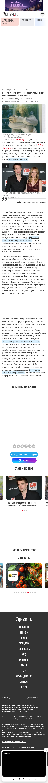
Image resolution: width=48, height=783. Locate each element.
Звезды (26, 90)
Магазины (24, 558)
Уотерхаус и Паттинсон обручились (21, 371)
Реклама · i (7, 753)
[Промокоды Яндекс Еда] (24, 575)
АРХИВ (24, 687)
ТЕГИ (24, 670)
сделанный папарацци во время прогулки (20, 239)
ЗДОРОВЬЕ (24, 659)
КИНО (24, 637)
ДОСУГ (24, 654)
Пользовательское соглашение (14, 742)
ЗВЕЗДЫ (24, 632)
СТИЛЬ (24, 665)
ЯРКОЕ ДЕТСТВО (24, 676)
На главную (6, 90)
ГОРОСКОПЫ (24, 648)
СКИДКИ (24, 681)
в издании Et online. (18, 159)
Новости (17, 90)
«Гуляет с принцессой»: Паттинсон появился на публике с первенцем (21, 503)
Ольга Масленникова (10, 101)
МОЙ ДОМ (24, 643)
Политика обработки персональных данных (19, 747)
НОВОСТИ (24, 626)
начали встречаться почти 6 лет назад (21, 341)
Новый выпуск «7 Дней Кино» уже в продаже (22, 779)
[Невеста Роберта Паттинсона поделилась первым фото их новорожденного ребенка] (26, 446)
